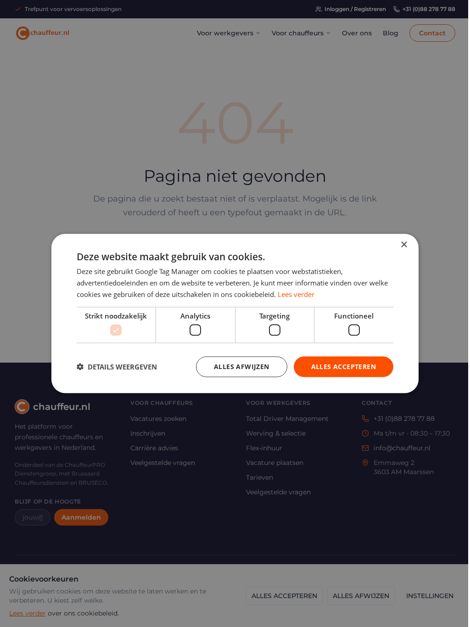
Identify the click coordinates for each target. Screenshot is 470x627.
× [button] (403, 244)
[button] (117, 367)
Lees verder (296, 293)
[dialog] (235, 313)
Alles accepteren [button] (343, 366)
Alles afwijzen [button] (241, 366)
